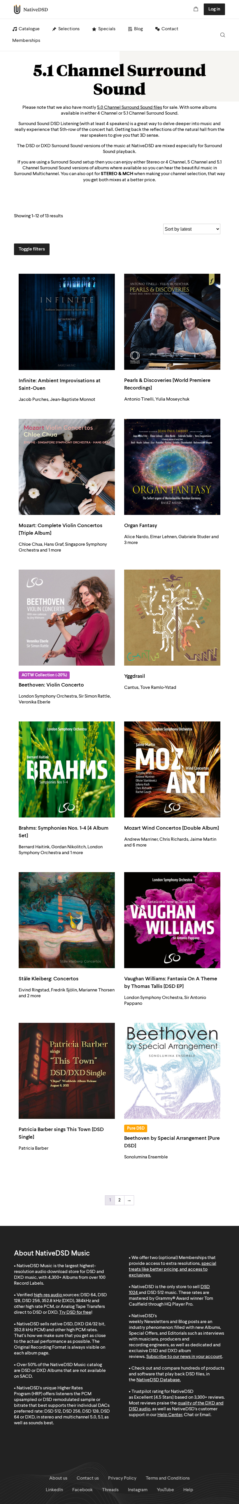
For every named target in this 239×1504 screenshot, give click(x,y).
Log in (214, 9)
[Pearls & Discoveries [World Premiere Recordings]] (172, 322)
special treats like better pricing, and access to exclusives (172, 1269)
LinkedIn (54, 1490)
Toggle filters (32, 249)
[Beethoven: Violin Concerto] (67, 618)
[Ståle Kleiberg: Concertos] (67, 920)
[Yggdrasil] (172, 618)
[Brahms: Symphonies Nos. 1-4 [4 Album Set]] (67, 769)
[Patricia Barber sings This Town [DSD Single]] (67, 1071)
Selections (69, 29)
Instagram (137, 1490)
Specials (106, 29)
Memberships (26, 40)
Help (188, 1490)
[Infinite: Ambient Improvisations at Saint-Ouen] (67, 322)
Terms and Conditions (168, 1478)
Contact (169, 29)
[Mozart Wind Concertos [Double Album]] (172, 769)
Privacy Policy (122, 1478)
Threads (110, 1490)
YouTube (165, 1490)
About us (58, 1478)
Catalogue (29, 29)
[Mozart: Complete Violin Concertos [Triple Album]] (67, 467)
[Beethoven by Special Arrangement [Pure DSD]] (172, 1071)
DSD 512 (155, 1292)
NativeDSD (31, 9)
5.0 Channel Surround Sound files (129, 107)
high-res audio (48, 1295)
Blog (138, 29)
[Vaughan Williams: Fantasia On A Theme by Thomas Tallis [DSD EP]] (172, 920)
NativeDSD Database (158, 1380)
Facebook (82, 1490)
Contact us (88, 1478)
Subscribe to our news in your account (184, 1356)
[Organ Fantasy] (172, 467)
